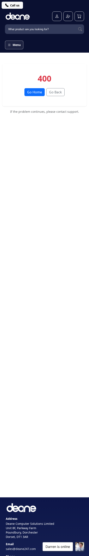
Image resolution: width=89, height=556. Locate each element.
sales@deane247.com (21, 549)
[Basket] (79, 16)
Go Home (34, 92)
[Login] (57, 16)
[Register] (68, 16)
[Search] (80, 29)
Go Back (55, 92)
